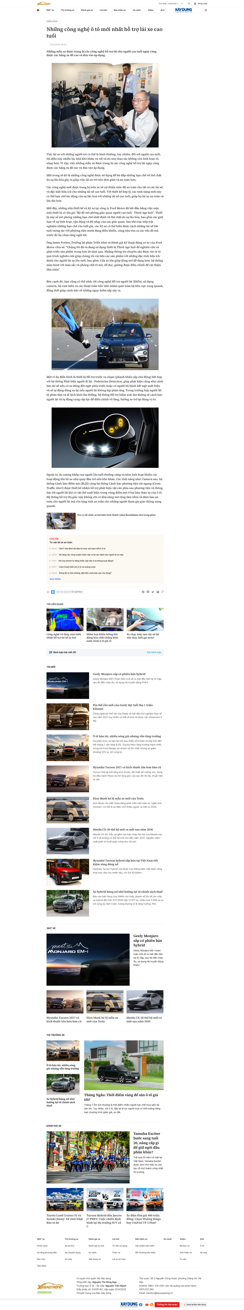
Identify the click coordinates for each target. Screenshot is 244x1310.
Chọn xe (116, 1252)
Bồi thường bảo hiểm (145, 1252)
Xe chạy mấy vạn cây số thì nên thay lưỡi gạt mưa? (143, 636)
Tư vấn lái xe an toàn (61, 542)
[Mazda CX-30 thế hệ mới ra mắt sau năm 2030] (68, 841)
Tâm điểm (41, 1266)
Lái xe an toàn (119, 1259)
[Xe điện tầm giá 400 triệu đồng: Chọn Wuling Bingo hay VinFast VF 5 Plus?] (144, 1199)
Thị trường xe (67, 10)
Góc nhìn (41, 1259)
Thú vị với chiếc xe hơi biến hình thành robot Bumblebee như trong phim (116, 515)
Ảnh (163, 10)
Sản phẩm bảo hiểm (144, 1245)
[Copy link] (162, 592)
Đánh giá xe (87, 10)
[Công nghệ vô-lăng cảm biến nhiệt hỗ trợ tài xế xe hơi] (65, 619)
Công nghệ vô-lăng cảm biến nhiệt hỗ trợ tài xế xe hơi (64, 636)
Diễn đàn (52, 21)
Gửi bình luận (154, 652)
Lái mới (103, 10)
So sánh (92, 1252)
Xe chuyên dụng (72, 1252)
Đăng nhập (202, 4)
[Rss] (152, 1304)
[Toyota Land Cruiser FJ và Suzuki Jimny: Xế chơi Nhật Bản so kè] (65, 1199)
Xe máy (68, 1259)
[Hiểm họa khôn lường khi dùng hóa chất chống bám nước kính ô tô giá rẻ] (105, 619)
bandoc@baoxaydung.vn (159, 1293)
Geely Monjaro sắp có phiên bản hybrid (119, 674)
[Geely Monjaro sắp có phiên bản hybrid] (68, 685)
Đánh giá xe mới (96, 1245)
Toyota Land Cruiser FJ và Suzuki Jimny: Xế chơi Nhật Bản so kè (65, 1219)
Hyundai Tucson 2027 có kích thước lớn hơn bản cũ (127, 767)
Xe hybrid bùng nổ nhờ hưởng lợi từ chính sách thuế (128, 892)
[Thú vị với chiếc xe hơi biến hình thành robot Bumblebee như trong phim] (61, 521)
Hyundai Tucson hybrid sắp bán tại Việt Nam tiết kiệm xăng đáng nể (125, 862)
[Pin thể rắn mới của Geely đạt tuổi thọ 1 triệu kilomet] (68, 716)
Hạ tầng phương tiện (47, 1252)
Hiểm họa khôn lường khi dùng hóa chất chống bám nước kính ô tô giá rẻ (102, 638)
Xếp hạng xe (95, 1259)
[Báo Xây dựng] (183, 10)
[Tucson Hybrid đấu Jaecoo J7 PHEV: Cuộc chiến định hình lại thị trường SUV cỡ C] (104, 1199)
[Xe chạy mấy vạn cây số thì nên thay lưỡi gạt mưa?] (145, 619)
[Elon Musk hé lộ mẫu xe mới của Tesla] (68, 810)
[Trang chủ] (38, 10)
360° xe (50, 10)
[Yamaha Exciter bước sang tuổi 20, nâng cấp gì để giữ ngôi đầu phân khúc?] (88, 1157)
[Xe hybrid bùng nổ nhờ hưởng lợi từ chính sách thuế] (68, 903)
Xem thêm (55, 579)
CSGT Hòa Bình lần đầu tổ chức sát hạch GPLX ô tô (82, 548)
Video (151, 10)
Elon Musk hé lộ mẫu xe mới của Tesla (118, 798)
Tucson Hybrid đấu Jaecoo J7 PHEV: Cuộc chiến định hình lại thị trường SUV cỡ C (104, 1221)
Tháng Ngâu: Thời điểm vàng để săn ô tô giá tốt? (121, 1097)
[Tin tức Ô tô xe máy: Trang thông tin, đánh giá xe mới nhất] (44, 3)
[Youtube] (147, 1305)
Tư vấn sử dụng (119, 1245)
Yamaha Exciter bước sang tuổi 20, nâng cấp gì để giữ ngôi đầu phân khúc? (146, 1143)
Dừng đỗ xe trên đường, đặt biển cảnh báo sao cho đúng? (85, 573)
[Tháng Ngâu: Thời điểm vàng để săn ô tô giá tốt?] (124, 1065)
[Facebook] (141, 1305)
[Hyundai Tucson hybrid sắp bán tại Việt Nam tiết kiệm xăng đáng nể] (68, 872)
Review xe (185, 1245)
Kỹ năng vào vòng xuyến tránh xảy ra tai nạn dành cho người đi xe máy (91, 554)
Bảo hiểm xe (120, 10)
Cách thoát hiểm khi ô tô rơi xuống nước (77, 567)
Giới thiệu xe (186, 1252)
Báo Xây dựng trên (64, 592)
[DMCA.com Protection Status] (44, 1292)
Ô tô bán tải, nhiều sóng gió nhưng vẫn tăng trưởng (127, 736)
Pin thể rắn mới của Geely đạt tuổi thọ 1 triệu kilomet (123, 707)
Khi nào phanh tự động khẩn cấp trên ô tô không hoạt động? (86, 561)
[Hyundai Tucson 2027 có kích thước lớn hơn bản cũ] (68, 779)
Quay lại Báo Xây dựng (196, 1305)
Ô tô (202, 1245)
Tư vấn (183, 1259)
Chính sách (42, 1245)
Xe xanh (137, 10)
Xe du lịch (69, 1245)
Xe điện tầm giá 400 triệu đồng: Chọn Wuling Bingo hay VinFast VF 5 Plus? (143, 1219)
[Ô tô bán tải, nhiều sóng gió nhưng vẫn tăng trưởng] (68, 748)
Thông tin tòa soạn (167, 1304)
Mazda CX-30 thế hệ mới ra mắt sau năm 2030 (123, 829)
